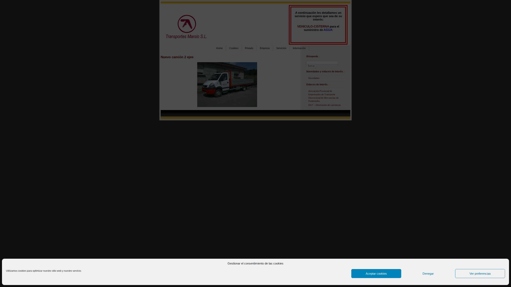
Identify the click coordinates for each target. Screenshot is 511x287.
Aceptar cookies (376, 273)
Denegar (428, 273)
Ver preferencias (480, 273)
